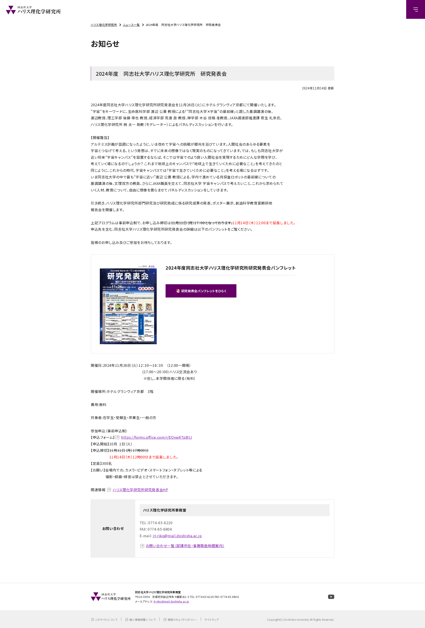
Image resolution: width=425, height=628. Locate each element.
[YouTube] (331, 597)
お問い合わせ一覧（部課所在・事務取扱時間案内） (185, 545)
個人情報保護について (142, 619)
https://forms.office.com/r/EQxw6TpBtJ (156, 437)
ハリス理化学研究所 (104, 25)
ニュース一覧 (131, 25)
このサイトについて (106, 619)
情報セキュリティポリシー (182, 619)
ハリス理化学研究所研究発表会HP (140, 489)
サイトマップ (212, 619)
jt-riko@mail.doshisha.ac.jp (177, 535)
